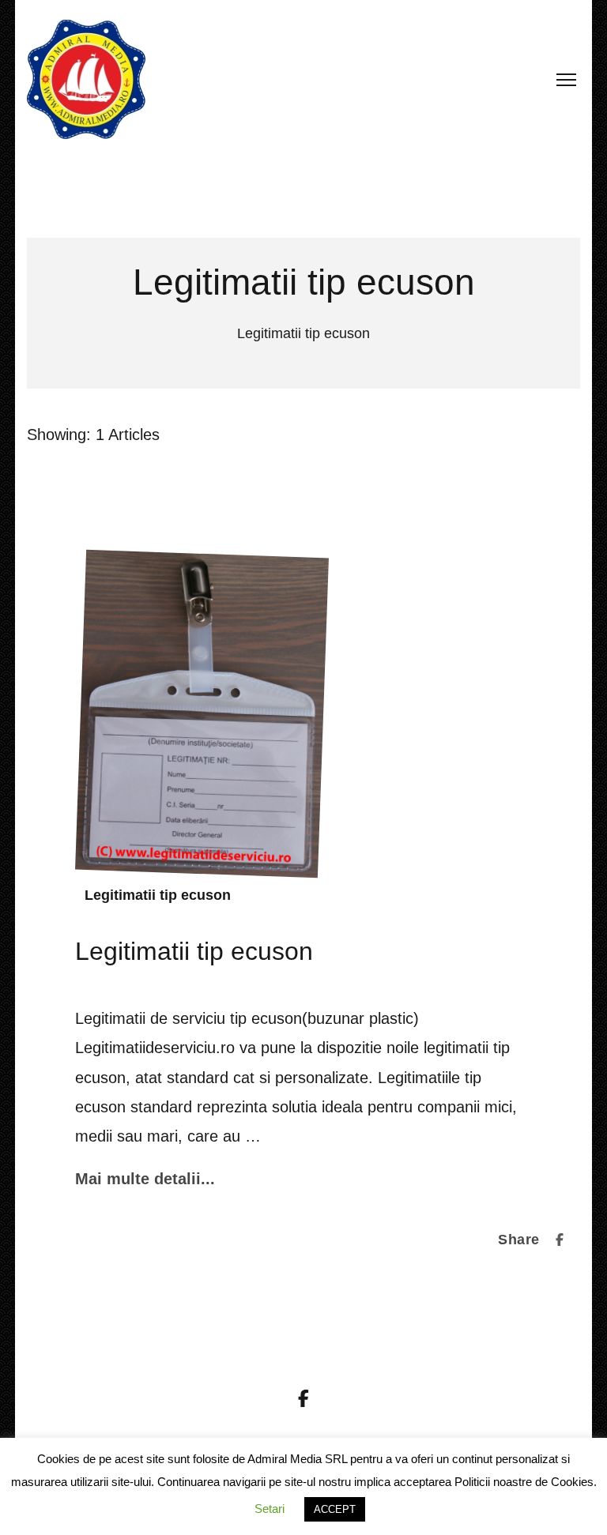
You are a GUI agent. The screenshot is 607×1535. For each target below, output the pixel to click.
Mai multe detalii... (145, 1178)
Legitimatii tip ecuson (158, 895)
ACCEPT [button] (335, 1509)
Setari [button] (269, 1508)
